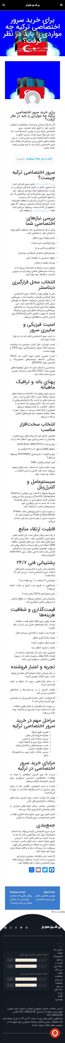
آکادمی (37, 48)
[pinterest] (27, 928)
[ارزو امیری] (32, 98)
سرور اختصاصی (26, 48)
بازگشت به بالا (58, 912)
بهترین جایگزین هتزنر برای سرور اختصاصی (45, 897)
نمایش (20, 158)
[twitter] (21, 928)
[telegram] (5, 928)
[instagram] (11, 928)
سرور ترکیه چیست (41, 210)
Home (46, 48)
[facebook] (16, 928)
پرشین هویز (59, 944)
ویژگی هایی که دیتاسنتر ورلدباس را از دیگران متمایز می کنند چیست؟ (21, 899)
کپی (11, 960)
